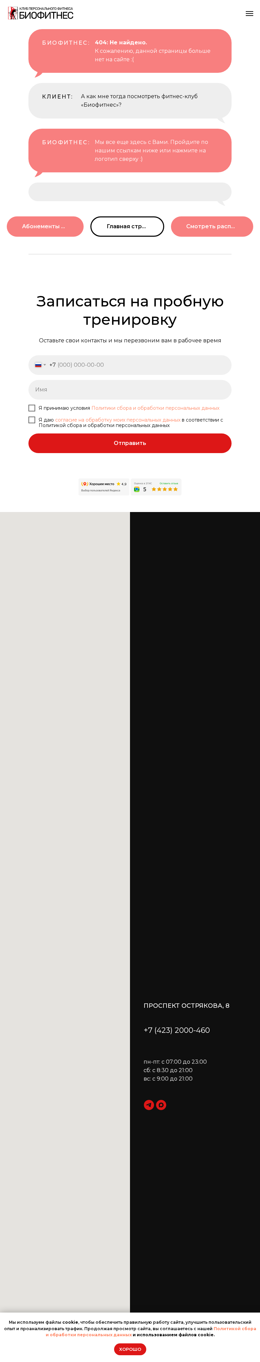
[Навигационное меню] (249, 13)
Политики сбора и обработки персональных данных (155, 408)
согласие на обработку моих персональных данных (117, 420)
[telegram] (149, 1105)
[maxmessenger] (161, 1105)
